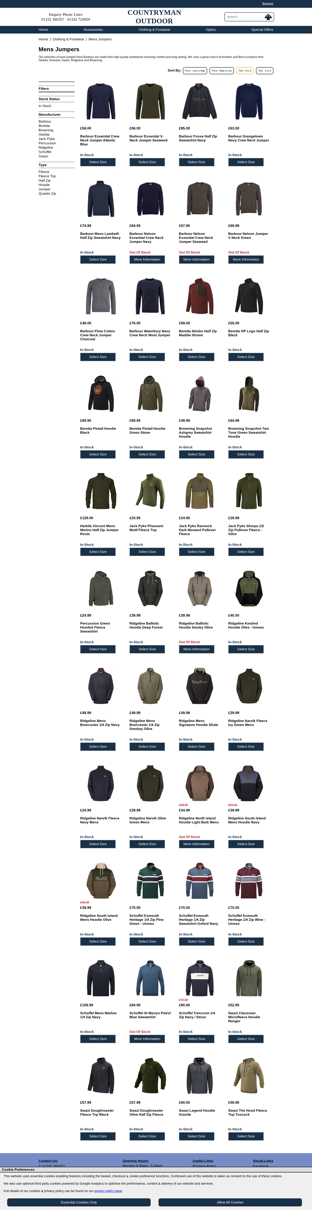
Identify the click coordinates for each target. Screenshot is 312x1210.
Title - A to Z (245, 70)
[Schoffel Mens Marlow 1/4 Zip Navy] (101, 978)
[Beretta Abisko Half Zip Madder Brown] (200, 296)
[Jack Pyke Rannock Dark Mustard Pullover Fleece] (200, 491)
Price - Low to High (195, 70)
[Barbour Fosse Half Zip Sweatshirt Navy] (200, 101)
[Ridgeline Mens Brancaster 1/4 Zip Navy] (101, 686)
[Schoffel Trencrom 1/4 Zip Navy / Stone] (200, 978)
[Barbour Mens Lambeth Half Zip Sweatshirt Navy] (101, 199)
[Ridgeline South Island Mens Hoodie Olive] (101, 881)
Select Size (98, 162)
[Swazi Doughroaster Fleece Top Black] (101, 1076)
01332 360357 (52, 19)
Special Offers (262, 30)
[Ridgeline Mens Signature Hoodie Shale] (200, 686)
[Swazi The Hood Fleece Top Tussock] (249, 1076)
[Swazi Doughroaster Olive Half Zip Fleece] (150, 1076)
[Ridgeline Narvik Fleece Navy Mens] (101, 783)
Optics (211, 30)
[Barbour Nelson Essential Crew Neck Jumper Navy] (150, 199)
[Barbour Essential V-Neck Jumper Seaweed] (150, 101)
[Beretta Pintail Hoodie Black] (101, 394)
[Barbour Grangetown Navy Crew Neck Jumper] (249, 101)
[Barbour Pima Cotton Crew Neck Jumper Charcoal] (101, 296)
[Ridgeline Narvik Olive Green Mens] (150, 783)
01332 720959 (78, 19)
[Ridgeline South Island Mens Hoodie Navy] (249, 783)
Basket (267, 4)
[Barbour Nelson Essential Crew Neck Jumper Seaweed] (200, 199)
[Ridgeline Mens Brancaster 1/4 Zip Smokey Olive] (150, 686)
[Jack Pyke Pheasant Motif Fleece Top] (150, 491)
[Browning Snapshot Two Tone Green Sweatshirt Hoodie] (249, 394)
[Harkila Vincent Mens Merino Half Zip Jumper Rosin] (101, 491)
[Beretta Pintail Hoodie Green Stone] (150, 394)
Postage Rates (204, 1166)
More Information (147, 259)
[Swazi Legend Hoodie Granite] (200, 1076)
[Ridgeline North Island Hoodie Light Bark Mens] (200, 783)
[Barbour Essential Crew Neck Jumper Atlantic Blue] (101, 101)
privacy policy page (108, 1191)
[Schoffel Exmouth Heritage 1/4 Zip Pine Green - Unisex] (150, 881)
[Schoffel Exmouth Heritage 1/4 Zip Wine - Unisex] (249, 881)
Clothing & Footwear (154, 30)
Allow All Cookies (230, 1202)
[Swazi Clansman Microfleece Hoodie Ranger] (249, 978)
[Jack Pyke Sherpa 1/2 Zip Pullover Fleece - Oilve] (249, 491)
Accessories (93, 30)
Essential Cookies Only (79, 1202)
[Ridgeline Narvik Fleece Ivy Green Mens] (249, 686)
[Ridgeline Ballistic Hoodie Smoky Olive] (200, 588)
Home (43, 30)
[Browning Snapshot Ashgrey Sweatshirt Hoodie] (200, 394)
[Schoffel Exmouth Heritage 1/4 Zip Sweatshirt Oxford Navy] (200, 881)
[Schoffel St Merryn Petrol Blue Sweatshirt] (150, 978)
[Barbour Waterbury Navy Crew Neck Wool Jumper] (150, 296)
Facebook (261, 1166)
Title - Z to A (264, 70)
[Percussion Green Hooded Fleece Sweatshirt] (101, 588)
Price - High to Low (222, 70)
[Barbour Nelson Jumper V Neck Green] (249, 199)
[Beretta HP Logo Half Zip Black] (249, 296)
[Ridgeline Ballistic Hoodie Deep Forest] (150, 588)
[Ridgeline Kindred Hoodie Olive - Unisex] (249, 588)
